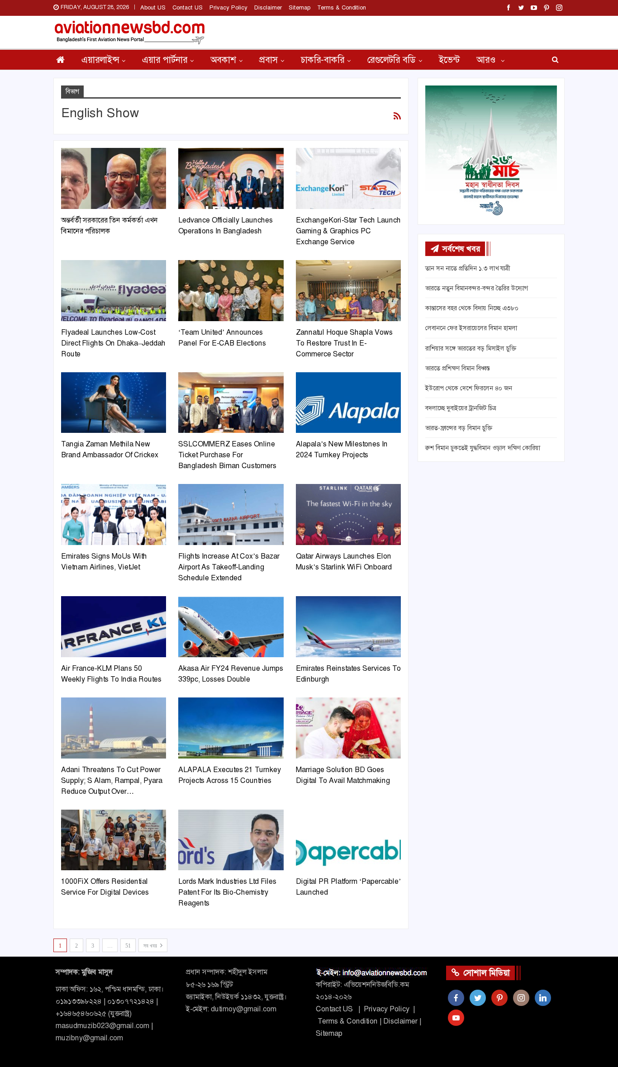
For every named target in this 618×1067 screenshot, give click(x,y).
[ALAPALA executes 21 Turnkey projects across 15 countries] (230, 728)
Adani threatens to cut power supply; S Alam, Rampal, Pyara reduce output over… (111, 780)
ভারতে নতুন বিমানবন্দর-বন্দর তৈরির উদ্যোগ (476, 288)
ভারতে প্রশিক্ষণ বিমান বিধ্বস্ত (457, 368)
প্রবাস (268, 60)
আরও (487, 60)
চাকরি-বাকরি (322, 60)
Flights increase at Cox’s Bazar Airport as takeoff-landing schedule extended (229, 567)
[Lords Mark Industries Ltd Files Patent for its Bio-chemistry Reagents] (230, 840)
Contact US (187, 7)
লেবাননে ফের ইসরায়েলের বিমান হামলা (471, 328)
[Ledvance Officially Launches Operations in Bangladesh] (230, 178)
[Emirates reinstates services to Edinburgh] (348, 626)
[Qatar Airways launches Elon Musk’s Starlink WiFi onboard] (348, 514)
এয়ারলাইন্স (100, 60)
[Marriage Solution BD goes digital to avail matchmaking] (348, 728)
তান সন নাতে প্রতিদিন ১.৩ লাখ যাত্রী (467, 268)
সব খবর (150, 946)
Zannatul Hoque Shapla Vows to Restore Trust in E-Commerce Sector (344, 343)
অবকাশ (223, 60)
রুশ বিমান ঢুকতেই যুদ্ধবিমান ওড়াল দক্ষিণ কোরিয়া (482, 448)
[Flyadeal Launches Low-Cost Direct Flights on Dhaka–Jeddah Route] (113, 290)
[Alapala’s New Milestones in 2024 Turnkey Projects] (348, 402)
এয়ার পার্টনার (164, 60)
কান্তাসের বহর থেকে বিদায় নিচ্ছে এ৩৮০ (471, 308)
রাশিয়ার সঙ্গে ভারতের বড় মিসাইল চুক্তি (470, 348)
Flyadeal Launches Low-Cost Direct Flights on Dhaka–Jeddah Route (113, 343)
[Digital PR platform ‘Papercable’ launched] (348, 840)
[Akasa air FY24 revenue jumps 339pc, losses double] (230, 626)
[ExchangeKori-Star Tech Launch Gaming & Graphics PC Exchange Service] (348, 178)
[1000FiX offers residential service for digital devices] (113, 840)
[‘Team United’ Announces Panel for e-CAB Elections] (230, 290)
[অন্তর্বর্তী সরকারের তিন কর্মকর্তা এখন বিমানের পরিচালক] (113, 178)
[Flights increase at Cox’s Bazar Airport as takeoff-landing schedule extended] (230, 514)
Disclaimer (268, 7)
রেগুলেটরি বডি (391, 60)
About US (153, 7)
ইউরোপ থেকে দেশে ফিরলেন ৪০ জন (468, 388)
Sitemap (299, 7)
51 (128, 946)
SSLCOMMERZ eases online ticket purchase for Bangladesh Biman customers (227, 454)
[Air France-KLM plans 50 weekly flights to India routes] (113, 626)
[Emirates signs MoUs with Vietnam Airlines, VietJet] (113, 514)
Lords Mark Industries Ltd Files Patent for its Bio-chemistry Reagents (227, 892)
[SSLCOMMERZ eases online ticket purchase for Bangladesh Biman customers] (230, 402)
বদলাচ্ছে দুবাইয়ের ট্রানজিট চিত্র (460, 408)
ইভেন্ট (449, 60)
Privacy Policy (228, 7)
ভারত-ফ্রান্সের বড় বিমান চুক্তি (458, 428)
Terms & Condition (341, 7)
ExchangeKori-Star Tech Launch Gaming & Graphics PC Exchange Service (348, 231)
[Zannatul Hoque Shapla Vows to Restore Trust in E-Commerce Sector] (348, 290)
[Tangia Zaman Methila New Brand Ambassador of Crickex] (113, 402)
